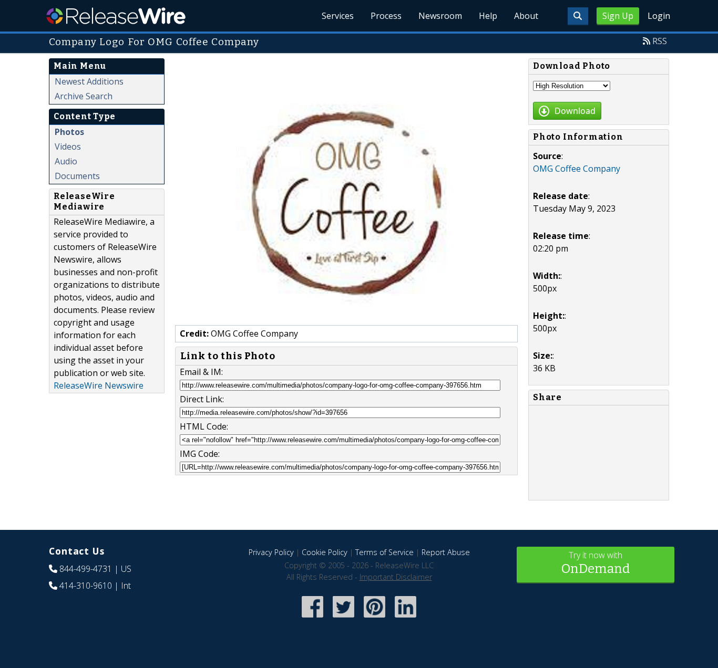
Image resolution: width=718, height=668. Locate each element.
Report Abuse (446, 552)
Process (386, 16)
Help (488, 16)
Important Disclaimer (396, 577)
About (526, 16)
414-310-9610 (85, 585)
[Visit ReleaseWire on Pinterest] (374, 618)
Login (659, 16)
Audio (66, 161)
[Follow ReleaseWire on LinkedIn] (405, 618)
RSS (659, 41)
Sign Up (617, 16)
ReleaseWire (116, 15)
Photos (69, 132)
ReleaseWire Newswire (98, 385)
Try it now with (595, 562)
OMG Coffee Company (576, 168)
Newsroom (440, 16)
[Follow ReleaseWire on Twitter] (343, 618)
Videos (68, 146)
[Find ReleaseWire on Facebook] (312, 618)
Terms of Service (384, 552)
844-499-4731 (85, 569)
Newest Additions (89, 81)
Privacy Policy (271, 552)
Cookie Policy (324, 552)
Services (338, 16)
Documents (77, 176)
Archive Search (83, 96)
